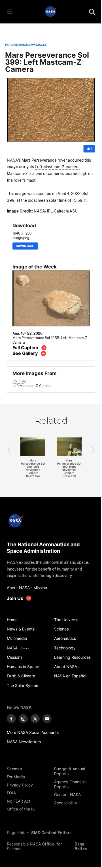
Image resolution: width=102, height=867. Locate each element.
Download (25, 246)
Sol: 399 (19, 381)
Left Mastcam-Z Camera (32, 386)
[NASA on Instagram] (23, 718)
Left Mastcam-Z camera (57, 166)
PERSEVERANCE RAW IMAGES (26, 44)
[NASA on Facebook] (11, 718)
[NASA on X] (35, 718)
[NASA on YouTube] (47, 718)
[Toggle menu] (9, 11)
